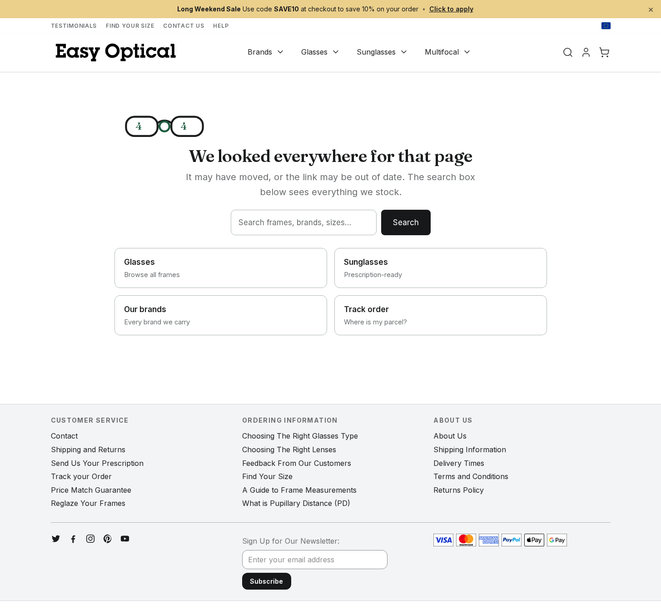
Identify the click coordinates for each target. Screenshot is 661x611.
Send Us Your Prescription (97, 463)
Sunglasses (376, 51)
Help (221, 25)
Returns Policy (458, 490)
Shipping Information (469, 449)
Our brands (157, 315)
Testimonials (74, 25)
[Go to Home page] (114, 52)
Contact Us (183, 25)
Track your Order (81, 476)
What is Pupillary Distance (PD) (296, 503)
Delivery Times (458, 463)
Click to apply (451, 9)
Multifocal (442, 51)
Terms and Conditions (470, 476)
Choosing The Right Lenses (289, 449)
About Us (450, 435)
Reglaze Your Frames (88, 503)
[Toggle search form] (568, 52)
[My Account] (586, 52)
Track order (375, 315)
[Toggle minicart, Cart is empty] (604, 52)
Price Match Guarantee (91, 490)
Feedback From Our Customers (296, 463)
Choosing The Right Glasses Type (300, 435)
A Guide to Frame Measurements (299, 490)
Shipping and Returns (88, 449)
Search (406, 222)
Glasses (314, 51)
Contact (64, 435)
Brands (260, 51)
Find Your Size (130, 25)
